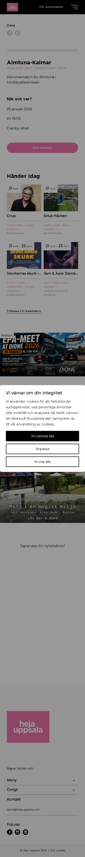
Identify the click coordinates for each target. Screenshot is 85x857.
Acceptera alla (42, 436)
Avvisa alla (42, 462)
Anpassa (42, 449)
